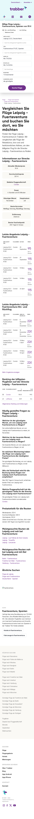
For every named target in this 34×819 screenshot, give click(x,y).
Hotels (4, 756)
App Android (7, 774)
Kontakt (5, 786)
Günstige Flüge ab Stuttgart (11, 713)
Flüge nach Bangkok (9, 666)
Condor (16, 184)
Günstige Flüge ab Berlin (10, 701)
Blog (4, 771)
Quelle (4, 607)
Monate (5, 725)
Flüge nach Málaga (8, 689)
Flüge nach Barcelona (9, 656)
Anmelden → (28, 2)
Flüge (4, 750)
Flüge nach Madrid (8, 672)
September (6, 728)
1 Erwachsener (8, 75)
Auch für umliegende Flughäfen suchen (15, 43)
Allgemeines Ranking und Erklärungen (15, 404)
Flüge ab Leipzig (7, 574)
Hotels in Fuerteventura (13, 630)
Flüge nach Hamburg (9, 683)
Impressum (5, 801)
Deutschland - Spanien (10, 579)
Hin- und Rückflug (10, 30)
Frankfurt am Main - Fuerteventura (14, 561)
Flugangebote (7, 753)
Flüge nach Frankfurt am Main (12, 677)
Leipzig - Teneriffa (8, 540)
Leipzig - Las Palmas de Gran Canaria (15, 538)
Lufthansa (9, 399)
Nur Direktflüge (9, 69)
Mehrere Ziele (9, 32)
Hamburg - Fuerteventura (10, 563)
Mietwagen (6, 759)
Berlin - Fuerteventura (9, 558)
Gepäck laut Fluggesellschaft (12, 722)
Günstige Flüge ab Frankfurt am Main (14, 698)
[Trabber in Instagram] (3, 806)
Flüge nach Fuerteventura (11, 576)
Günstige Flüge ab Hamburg (11, 710)
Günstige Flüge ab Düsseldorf (12, 704)
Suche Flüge (17, 88)
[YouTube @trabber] (14, 806)
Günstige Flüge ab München (11, 707)
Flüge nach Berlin (8, 669)
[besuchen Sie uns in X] (10, 806)
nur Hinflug (22, 30)
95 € (31, 248)
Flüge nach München (9, 692)
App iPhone (6, 777)
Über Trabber (7, 768)
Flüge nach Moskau (9, 662)
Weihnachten (6, 731)
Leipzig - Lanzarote (8, 542)
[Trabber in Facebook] (7, 806)
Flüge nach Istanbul (9, 680)
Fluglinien (5, 719)
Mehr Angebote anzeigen (11, 372)
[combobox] (17, 37)
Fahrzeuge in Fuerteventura (14, 635)
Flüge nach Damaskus (9, 686)
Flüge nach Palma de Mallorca (12, 659)
